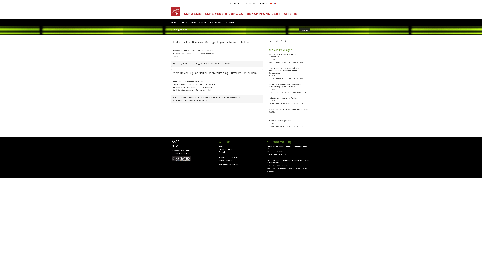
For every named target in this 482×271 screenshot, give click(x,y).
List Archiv (305, 30)
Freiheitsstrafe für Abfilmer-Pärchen (283, 98)
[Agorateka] (181, 158)
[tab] (271, 41)
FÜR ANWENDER (198, 22)
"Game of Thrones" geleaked (280, 121)
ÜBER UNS (229, 22)
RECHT (184, 22)
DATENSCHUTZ (235, 3)
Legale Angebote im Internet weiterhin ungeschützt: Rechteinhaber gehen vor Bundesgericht (284, 70)
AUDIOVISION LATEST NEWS (218, 64)
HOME (174, 22)
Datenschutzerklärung (229, 164)
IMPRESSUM (251, 3)
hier (186, 151)
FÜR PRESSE (215, 22)
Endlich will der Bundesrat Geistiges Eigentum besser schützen (211, 42)
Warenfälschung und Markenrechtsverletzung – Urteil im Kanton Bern (215, 73)
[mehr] (176, 56)
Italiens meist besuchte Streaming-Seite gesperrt (288, 109)
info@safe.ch (227, 160)
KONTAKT (264, 3)
